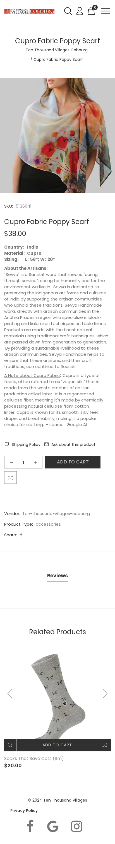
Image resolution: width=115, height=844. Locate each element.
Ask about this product (73, 444)
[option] (57, 135)
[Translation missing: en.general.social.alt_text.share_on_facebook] (21, 535)
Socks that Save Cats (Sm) (34, 758)
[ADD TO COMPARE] (10, 477)
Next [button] (105, 693)
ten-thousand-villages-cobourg (56, 513)
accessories (48, 524)
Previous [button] (10, 693)
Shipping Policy (26, 444)
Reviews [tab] (57, 575)
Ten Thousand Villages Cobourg (57, 50)
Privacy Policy (24, 810)
